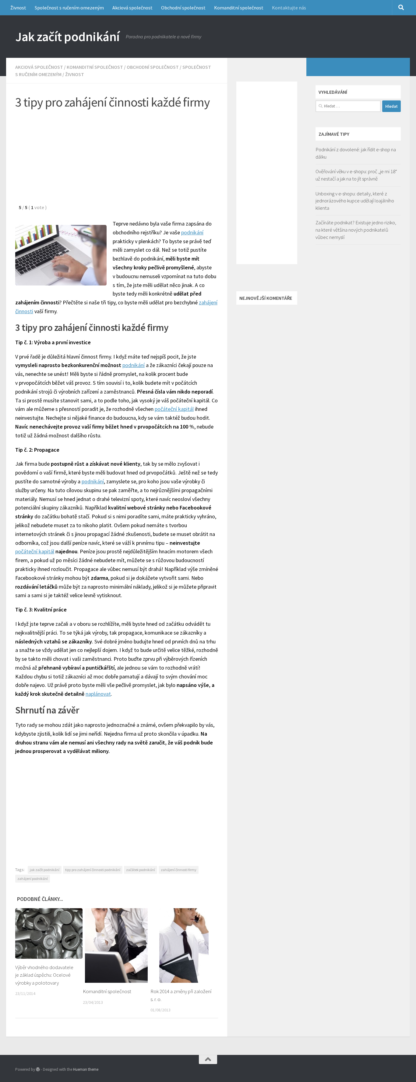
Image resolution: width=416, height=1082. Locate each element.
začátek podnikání (140, 869)
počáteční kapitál (174, 408)
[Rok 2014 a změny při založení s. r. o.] (184, 945)
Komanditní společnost (238, 8)
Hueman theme (85, 1069)
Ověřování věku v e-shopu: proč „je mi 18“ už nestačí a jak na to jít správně (356, 175)
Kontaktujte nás (289, 8)
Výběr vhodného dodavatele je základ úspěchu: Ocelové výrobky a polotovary (44, 975)
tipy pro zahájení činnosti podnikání (92, 869)
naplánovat (98, 693)
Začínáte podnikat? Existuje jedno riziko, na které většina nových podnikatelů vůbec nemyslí (356, 229)
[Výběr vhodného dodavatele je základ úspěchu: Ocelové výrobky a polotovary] (49, 933)
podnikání (192, 232)
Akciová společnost (132, 8)
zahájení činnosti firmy (178, 869)
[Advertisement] (116, 159)
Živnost (18, 8)
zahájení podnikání (32, 878)
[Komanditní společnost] (116, 945)
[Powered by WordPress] (38, 1069)
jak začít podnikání (44, 869)
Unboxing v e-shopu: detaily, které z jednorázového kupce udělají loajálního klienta (355, 200)
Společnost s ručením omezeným (69, 8)
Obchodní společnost (183, 8)
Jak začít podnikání (67, 36)
